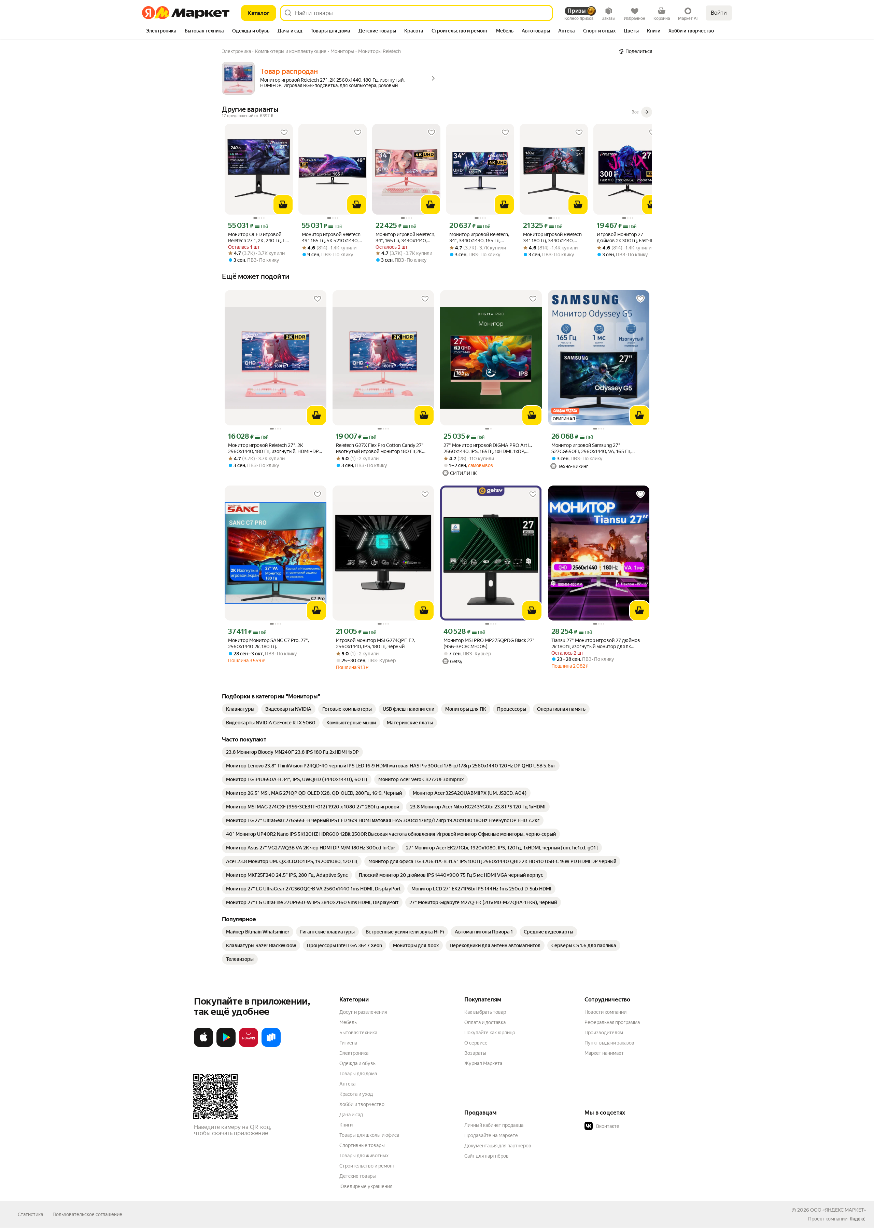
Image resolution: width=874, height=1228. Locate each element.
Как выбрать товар (485, 1012)
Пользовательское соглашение (87, 1214)
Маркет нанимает (604, 1053)
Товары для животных (364, 1155)
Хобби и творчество (361, 1104)
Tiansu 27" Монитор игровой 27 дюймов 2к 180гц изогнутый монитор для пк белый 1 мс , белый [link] (595, 644)
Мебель (348, 1022)
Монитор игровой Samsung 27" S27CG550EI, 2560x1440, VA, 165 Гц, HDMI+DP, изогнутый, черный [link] (591, 448)
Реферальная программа (612, 1022)
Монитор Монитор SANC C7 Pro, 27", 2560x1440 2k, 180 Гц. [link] (268, 643)
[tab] (161, 31)
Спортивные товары (362, 1145)
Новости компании (605, 1012)
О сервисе (476, 1043)
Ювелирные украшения (365, 1186)
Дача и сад (351, 1114)
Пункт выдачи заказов (609, 1043)
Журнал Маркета (483, 1063)
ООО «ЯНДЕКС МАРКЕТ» (838, 1210)
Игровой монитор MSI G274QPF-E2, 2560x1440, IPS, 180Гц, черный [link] (375, 643)
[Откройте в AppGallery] (248, 1045)
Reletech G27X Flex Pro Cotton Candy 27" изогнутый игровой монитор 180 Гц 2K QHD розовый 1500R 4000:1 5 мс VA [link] (380, 448)
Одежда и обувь (357, 1063)
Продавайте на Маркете (491, 1135)
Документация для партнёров (497, 1145)
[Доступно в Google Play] (226, 1045)
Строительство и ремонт (367, 1166)
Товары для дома (358, 1073)
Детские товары (357, 1176)
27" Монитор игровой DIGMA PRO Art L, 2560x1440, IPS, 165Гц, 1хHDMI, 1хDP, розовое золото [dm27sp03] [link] (487, 448)
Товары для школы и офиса (369, 1135)
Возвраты (475, 1053)
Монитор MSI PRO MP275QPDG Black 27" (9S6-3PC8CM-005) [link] (489, 643)
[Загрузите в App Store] (203, 1045)
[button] (632, 1126)
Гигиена (348, 1043)
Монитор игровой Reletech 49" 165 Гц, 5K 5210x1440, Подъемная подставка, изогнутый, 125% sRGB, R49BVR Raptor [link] (331, 238)
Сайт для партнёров (486, 1156)
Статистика (30, 1214)
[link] (240, 709)
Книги (346, 1125)
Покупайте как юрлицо (489, 1032)
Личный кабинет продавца (493, 1125)
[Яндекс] (857, 1219)
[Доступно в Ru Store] (271, 1045)
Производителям (603, 1032)
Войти (719, 13)
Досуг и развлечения (363, 1012)
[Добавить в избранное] (284, 132)
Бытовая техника (358, 1032)
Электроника (353, 1053)
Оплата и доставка (485, 1022)
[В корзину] (283, 204)
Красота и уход (356, 1094)
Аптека (347, 1084)
